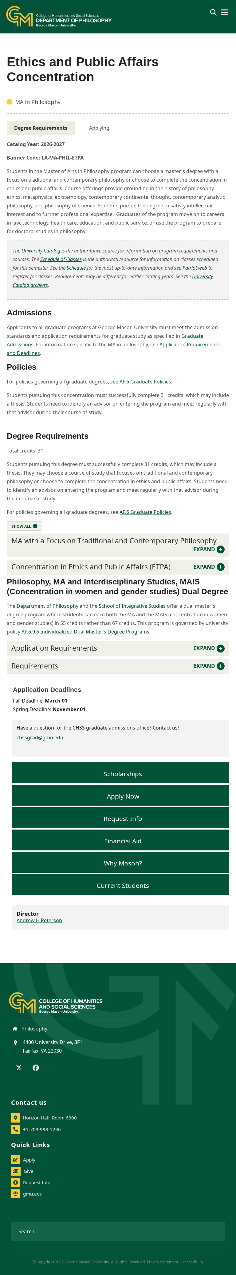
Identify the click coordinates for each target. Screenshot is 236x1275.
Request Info (123, 818)
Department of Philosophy (47, 606)
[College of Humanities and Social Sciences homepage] (62, 999)
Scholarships (123, 773)
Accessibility (192, 1262)
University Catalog (41, 250)
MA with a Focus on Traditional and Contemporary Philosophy (114, 544)
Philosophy (33, 1028)
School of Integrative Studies (132, 606)
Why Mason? (123, 863)
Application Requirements (113, 648)
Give (28, 1171)
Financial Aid (123, 840)
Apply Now (123, 796)
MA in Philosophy (38, 102)
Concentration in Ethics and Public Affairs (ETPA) (113, 567)
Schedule (76, 267)
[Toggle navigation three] (224, 12)
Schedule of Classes (61, 259)
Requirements (113, 666)
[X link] (19, 1068)
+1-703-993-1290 (42, 1129)
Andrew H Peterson (39, 920)
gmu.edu (32, 1194)
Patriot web (195, 267)
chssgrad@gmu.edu (40, 737)
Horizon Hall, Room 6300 (50, 1118)
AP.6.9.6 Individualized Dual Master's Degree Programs (85, 631)
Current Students (123, 885)
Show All (21, 526)
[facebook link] (36, 1068)
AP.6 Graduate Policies (145, 381)
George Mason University (87, 1262)
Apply (29, 1160)
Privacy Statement (162, 1262)
